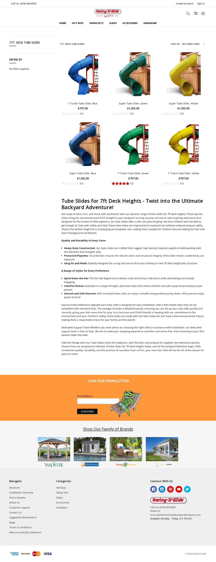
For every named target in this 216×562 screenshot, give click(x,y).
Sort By (175, 43)
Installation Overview (21, 492)
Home (62, 23)
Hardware (150, 23)
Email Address (85, 396)
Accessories (130, 23)
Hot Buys (78, 23)
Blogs (12, 522)
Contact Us (15, 512)
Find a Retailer (17, 497)
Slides (113, 23)
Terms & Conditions (20, 527)
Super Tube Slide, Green (133, 103)
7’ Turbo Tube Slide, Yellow (183, 173)
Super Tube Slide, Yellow (183, 103)
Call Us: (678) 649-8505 (24, 3)
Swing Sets (96, 23)
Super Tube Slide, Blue (83, 173)
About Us (14, 502)
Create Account (184, 3)
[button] (54, 452)
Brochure (14, 487)
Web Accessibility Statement (25, 532)
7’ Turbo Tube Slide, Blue (82, 103)
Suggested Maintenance (23, 517)
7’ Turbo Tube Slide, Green (133, 173)
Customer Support (19, 507)
